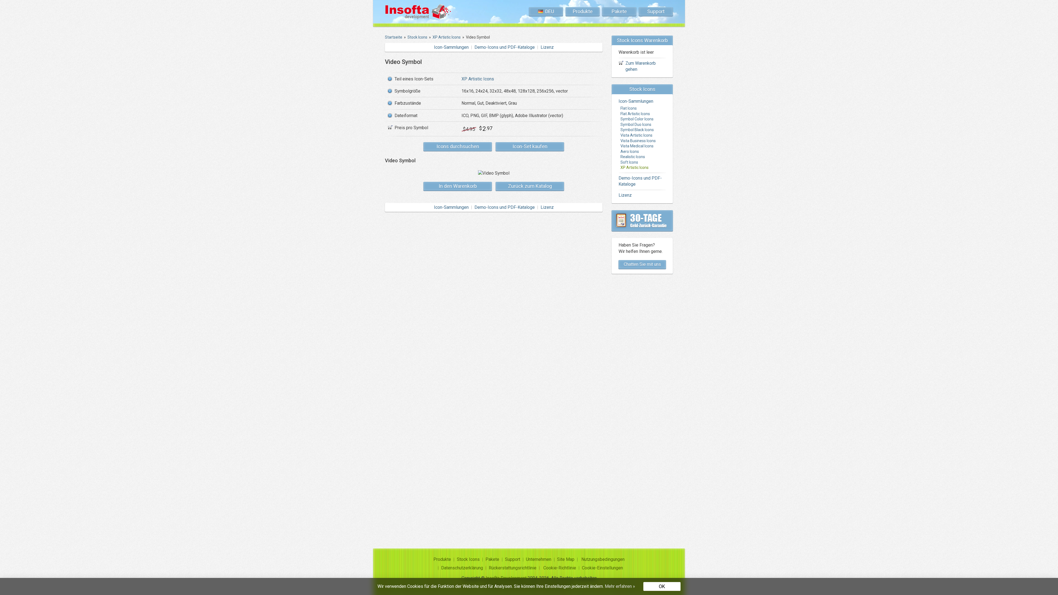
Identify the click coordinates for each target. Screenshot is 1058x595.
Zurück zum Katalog (530, 186)
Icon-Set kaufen (529, 146)
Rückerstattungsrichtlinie (512, 567)
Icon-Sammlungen (451, 47)
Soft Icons (629, 162)
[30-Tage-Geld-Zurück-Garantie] (642, 220)
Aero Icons (629, 151)
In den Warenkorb (458, 186)
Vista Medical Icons (637, 146)
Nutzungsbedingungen (603, 559)
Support (656, 11)
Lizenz (547, 47)
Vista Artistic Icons (636, 135)
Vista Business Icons (638, 141)
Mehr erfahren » (620, 586)
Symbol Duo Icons (635, 124)
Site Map (565, 559)
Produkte (583, 11)
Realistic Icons (632, 157)
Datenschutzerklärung (462, 567)
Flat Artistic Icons (635, 114)
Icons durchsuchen (457, 146)
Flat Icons (628, 108)
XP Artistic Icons (477, 79)
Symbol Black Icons (637, 130)
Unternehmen (538, 559)
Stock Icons (468, 559)
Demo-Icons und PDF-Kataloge (504, 47)
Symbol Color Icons (637, 119)
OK (662, 586)
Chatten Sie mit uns (642, 264)
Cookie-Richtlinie (559, 567)
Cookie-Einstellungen (602, 567)
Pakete (619, 11)
